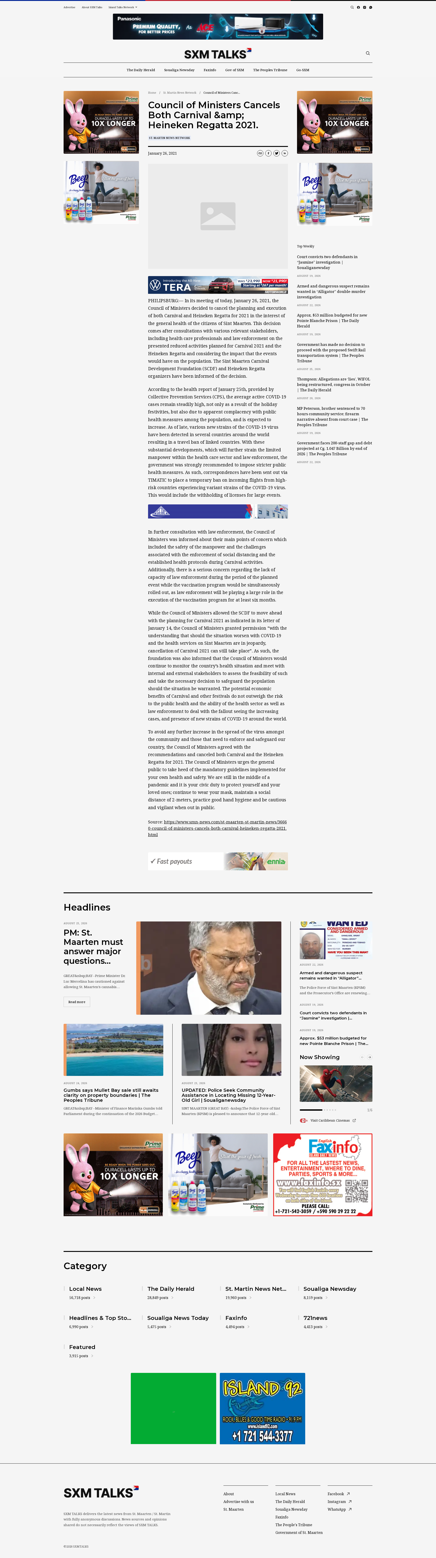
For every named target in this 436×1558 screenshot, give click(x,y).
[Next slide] (369, 1057)
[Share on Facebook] (268, 153)
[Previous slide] (362, 1057)
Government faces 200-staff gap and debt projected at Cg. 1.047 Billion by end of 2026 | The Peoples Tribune (334, 448)
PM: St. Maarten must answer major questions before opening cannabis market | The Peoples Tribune (93, 947)
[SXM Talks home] (218, 53)
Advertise (69, 7)
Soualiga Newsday (179, 70)
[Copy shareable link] (260, 153)
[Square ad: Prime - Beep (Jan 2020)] (173, 1408)
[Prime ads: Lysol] (101, 122)
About (228, 1493)
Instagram (337, 1501)
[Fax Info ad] (262, 1408)
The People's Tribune (293, 1524)
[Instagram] (364, 7)
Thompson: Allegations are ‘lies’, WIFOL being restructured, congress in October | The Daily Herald (333, 385)
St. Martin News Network (179, 93)
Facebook (336, 1493)
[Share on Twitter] (276, 153)
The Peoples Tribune (270, 70)
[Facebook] (358, 7)
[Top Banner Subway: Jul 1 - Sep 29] (218, 27)
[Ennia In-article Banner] (218, 861)
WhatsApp (337, 1509)
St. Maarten (233, 1509)
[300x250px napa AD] (322, 1174)
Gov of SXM (234, 70)
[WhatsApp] (370, 7)
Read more (79, 1001)
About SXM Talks (92, 7)
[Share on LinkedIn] (285, 153)
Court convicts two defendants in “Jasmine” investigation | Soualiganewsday (327, 262)
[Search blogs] (352, 7)
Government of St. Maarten (299, 1532)
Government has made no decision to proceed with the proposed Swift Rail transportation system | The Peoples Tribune (331, 352)
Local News (285, 1493)
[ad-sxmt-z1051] (101, 192)
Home (152, 93)
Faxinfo (210, 70)
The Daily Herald (141, 70)
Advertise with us (238, 1501)
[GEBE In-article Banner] (218, 511)
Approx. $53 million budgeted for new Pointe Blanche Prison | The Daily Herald (332, 321)
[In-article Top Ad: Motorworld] (218, 285)
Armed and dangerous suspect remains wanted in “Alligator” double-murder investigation (333, 292)
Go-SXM (302, 70)
